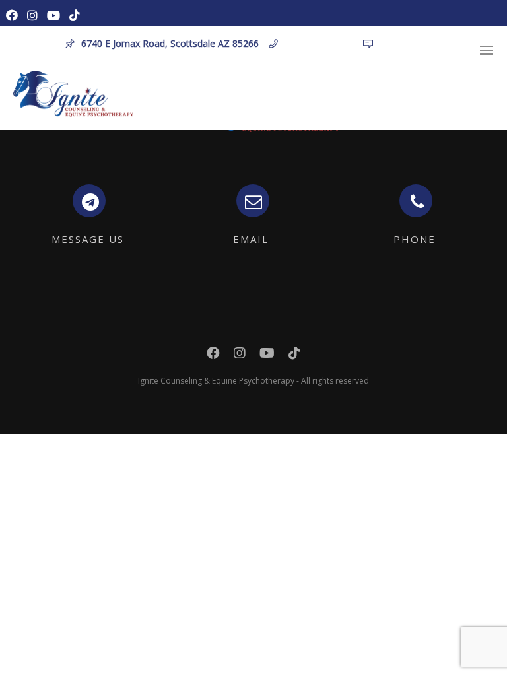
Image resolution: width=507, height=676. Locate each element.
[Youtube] (56, 13)
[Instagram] (35, 13)
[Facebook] (15, 13)
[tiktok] (77, 13)
